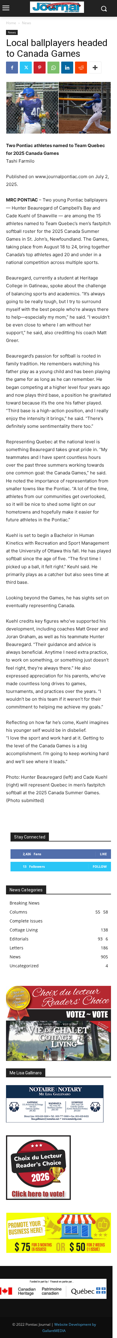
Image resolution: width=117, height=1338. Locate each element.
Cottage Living (24, 930)
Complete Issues (26, 921)
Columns (18, 912)
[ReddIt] (81, 68)
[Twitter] (26, 68)
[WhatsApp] (53, 68)
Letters (16, 948)
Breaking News (25, 903)
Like (103, 854)
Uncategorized (24, 966)
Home (11, 22)
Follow (100, 866)
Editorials (19, 939)
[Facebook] (12, 68)
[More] (95, 68)
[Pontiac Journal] (57, 7)
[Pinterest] (40, 68)
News (26, 22)
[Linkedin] (67, 68)
